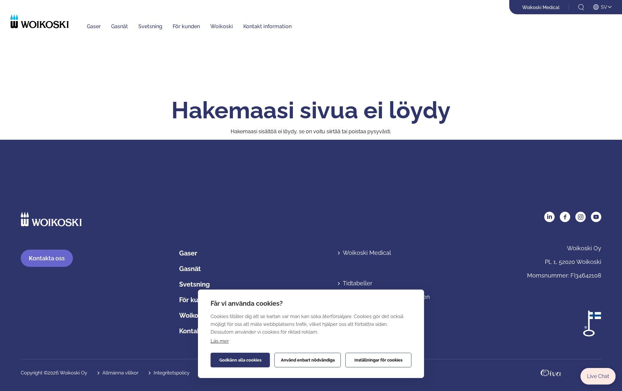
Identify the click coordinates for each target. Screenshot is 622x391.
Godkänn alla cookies (240, 360)
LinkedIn (549, 217)
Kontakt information (267, 26)
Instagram (580, 217)
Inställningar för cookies (378, 360)
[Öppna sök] (581, 7)
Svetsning (150, 26)
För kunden (186, 26)
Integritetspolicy (172, 373)
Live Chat (598, 376)
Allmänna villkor (120, 373)
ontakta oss (47, 258)
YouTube (596, 217)
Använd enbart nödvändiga (308, 360)
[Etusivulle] (39, 21)
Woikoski (221, 26)
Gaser (94, 26)
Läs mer (220, 341)
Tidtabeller (357, 283)
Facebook (565, 217)
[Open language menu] (602, 7)
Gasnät (119, 26)
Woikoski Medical (540, 7)
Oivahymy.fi (551, 373)
